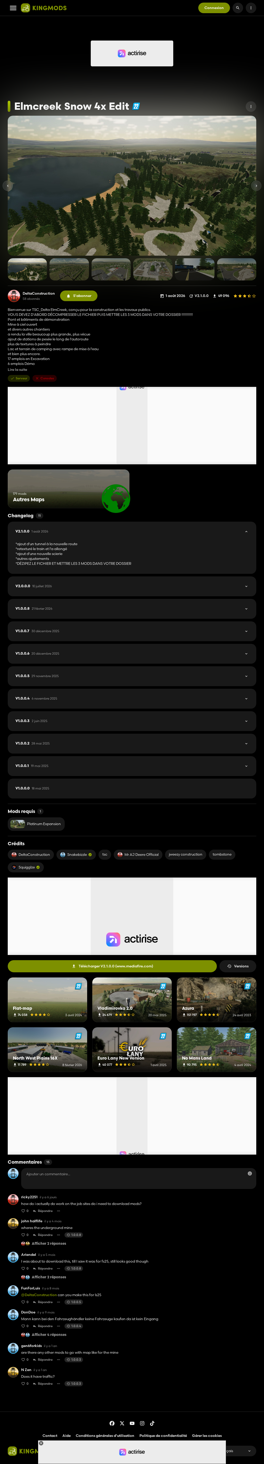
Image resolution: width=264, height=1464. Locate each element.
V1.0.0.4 (36, 698)
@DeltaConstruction (39, 1295)
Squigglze (27, 867)
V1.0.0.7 (37, 631)
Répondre (45, 1211)
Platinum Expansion (44, 823)
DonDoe (28, 1312)
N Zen (26, 1370)
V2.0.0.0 (33, 586)
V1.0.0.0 (32, 788)
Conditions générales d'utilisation (105, 1435)
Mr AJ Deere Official (142, 854)
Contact (50, 1435)
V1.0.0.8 (33, 609)
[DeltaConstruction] (14, 296)
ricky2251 (29, 1197)
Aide (66, 1435)
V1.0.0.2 (32, 743)
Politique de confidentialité (163, 1435)
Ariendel (28, 1254)
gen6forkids (31, 1346)
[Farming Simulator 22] (136, 106)
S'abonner (82, 295)
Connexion (214, 7)
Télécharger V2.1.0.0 (116, 966)
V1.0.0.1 (31, 766)
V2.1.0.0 (31, 531)
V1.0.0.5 (37, 676)
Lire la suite (17, 369)
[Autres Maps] (116, 498)
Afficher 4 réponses (49, 1335)
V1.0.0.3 (31, 721)
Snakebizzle (77, 854)
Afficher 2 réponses (49, 1244)
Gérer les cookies (207, 1436)
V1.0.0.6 (37, 654)
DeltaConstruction (39, 293)
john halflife (31, 1221)
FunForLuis (30, 1288)
